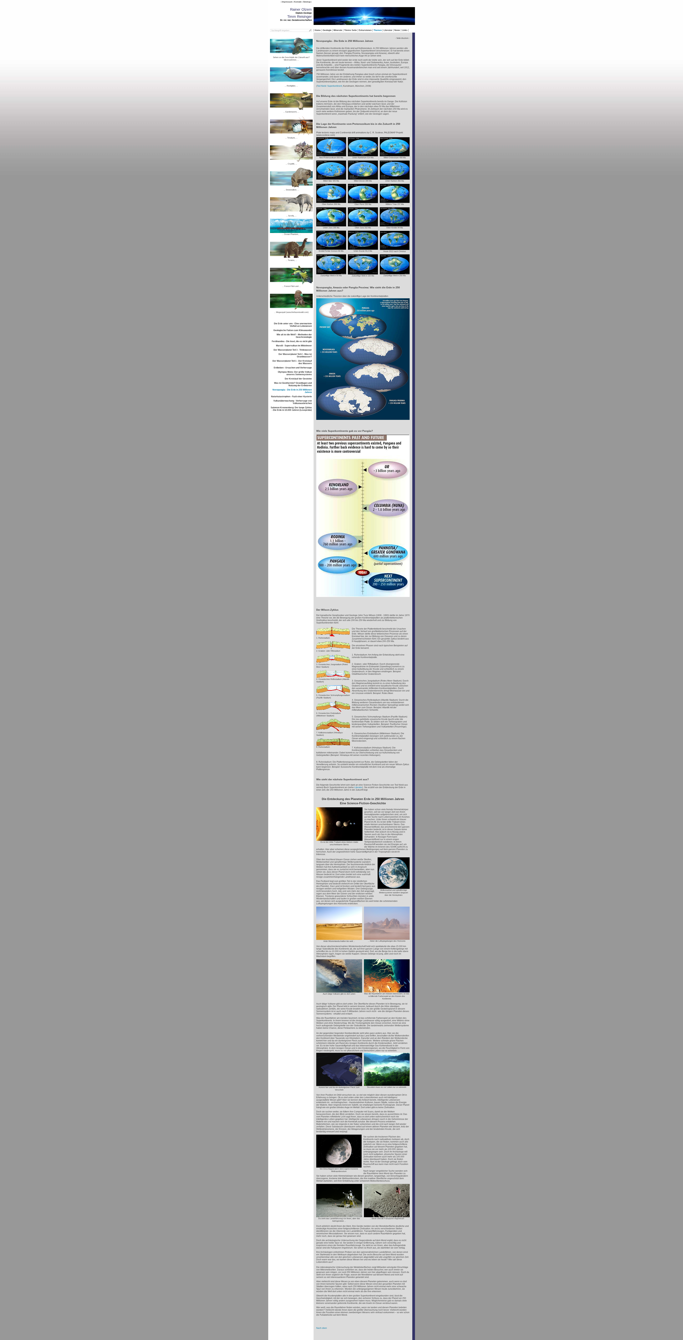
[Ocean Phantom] (291, 231)
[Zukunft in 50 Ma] (331, 273)
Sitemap (307, 2)
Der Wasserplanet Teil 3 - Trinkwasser (293, 350)
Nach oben (321, 1328)
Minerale (337, 30)
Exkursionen (365, 30)
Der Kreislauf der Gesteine (298, 378)
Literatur (388, 30)
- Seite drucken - (402, 38)
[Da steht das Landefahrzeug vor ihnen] (339, 1216)
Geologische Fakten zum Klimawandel (292, 330)
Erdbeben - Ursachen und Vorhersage (293, 367)
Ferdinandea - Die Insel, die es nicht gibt (292, 341)
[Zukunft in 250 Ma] (395, 273)
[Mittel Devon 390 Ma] (363, 178)
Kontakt (297, 2)
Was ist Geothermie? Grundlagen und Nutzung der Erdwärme (293, 384)
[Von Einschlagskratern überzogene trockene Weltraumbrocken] (339, 1166)
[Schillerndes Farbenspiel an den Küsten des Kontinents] (387, 991)
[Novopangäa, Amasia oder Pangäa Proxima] (363, 421)
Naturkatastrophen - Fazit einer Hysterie (291, 396)
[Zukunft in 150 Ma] (363, 273)
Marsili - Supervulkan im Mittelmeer (294, 345)
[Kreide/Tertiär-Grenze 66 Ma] (331, 248)
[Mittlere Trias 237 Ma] (395, 201)
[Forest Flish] (291, 283)
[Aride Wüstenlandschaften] (339, 938)
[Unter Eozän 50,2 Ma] (363, 248)
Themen (378, 30)
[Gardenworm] (291, 109)
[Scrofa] (291, 213)
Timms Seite (350, 30)
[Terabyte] (291, 135)
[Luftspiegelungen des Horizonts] (387, 938)
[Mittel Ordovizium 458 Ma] (395, 155)
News (397, 30)
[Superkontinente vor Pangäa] (363, 598)
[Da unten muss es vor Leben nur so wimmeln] (387, 1084)
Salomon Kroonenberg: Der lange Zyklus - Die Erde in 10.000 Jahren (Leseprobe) (291, 408)
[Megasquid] (291, 309)
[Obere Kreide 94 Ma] (395, 225)
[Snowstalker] (291, 187)
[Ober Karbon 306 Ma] (331, 201)
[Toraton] (291, 257)
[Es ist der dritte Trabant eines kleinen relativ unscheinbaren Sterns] (339, 839)
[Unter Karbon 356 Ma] (395, 178)
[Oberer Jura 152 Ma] (363, 225)
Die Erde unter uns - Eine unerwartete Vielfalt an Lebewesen (293, 324)
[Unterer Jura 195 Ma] (331, 225)
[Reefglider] (291, 83)
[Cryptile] (291, 161)
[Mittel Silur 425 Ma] (331, 178)
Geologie (327, 30)
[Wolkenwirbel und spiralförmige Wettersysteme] (394, 887)
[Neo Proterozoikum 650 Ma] (331, 155)
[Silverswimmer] (291, 55)
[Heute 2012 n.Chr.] (395, 249)
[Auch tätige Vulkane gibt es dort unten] (339, 991)
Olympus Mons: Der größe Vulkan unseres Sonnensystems (295, 373)
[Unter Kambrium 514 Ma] (363, 155)
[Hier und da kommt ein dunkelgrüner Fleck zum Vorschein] (339, 1085)
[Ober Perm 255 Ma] (363, 202)
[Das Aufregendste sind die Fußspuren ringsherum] (387, 1216)
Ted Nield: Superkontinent (329, 86)
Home (318, 30)
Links (404, 30)
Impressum (287, 2)
